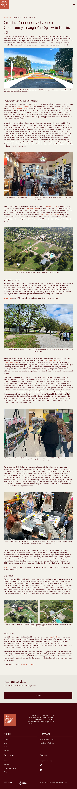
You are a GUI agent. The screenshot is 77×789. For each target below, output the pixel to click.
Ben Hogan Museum (18, 108)
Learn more (8, 298)
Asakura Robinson (32, 208)
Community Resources (10, 768)
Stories (6, 761)
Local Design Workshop (47, 743)
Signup (38, 695)
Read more (7, 567)
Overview (7, 739)
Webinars (6, 764)
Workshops (7, 18)
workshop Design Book (26, 664)
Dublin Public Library (50, 206)
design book (52, 637)
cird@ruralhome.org (46, 761)
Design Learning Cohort (47, 739)
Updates (6, 750)
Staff (5, 747)
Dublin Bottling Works (21, 106)
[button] (74, 4)
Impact (6, 743)
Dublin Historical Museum (50, 215)
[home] (4, 4)
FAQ (5, 772)
